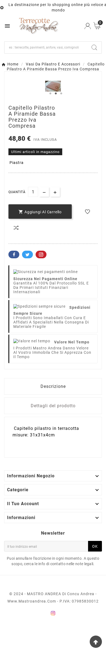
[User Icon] (88, 26)
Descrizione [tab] (53, 386)
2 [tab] (55, 93)
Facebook (13, 254)
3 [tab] (61, 93)
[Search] (94, 47)
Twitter (27, 254)
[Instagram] (53, 613)
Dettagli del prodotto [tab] (53, 405)
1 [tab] (50, 93)
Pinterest (41, 254)
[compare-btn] (16, 227)
